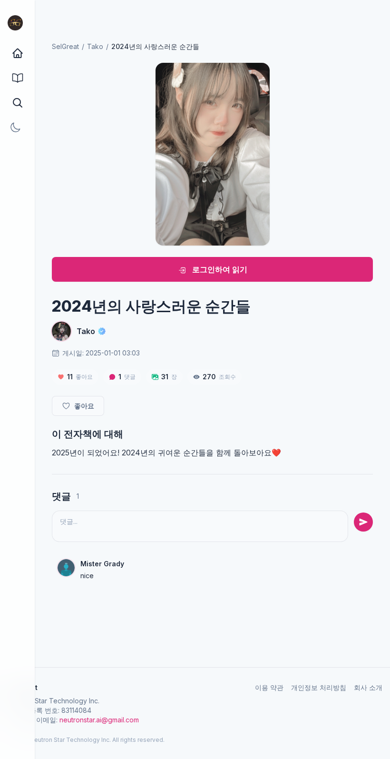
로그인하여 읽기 (218, 269)
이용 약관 (269, 687)
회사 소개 (368, 687)
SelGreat (65, 46)
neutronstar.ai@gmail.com (99, 720)
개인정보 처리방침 (318, 687)
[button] (17, 102)
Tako (95, 46)
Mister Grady (102, 564)
